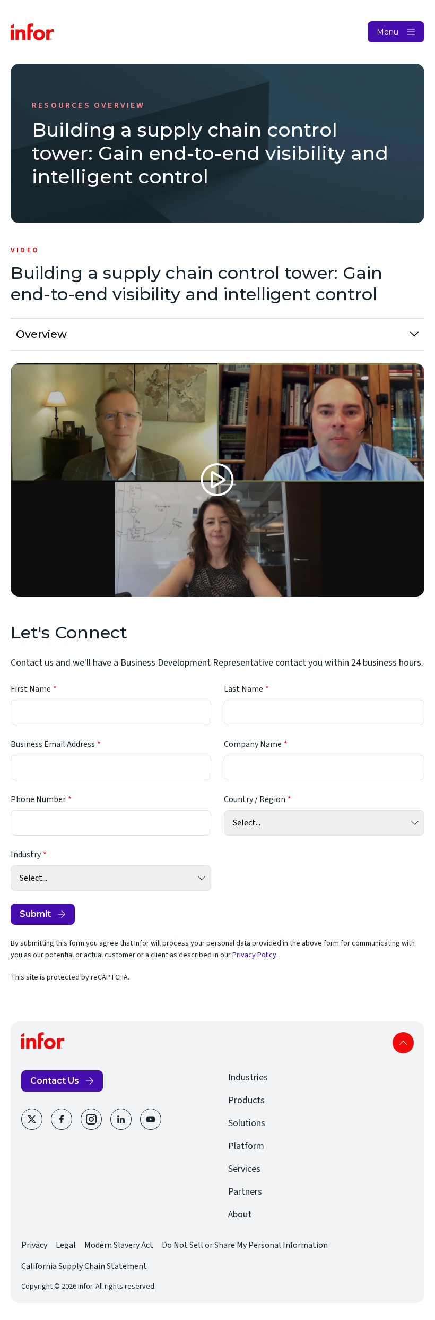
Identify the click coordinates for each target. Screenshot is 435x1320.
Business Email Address (53, 744)
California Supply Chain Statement (84, 1266)
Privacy (34, 1245)
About (239, 1214)
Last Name (243, 689)
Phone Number (38, 799)
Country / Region (254, 799)
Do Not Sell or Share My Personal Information (245, 1245)
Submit (35, 914)
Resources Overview (88, 105)
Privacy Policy (254, 955)
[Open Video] (217, 480)
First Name (31, 689)
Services (244, 1169)
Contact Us (54, 1081)
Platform (246, 1146)
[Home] (32, 31)
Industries (248, 1077)
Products (246, 1100)
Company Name (253, 744)
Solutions (246, 1123)
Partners (245, 1191)
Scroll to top (403, 1042)
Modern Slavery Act (118, 1245)
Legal (66, 1245)
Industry (26, 855)
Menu (387, 32)
